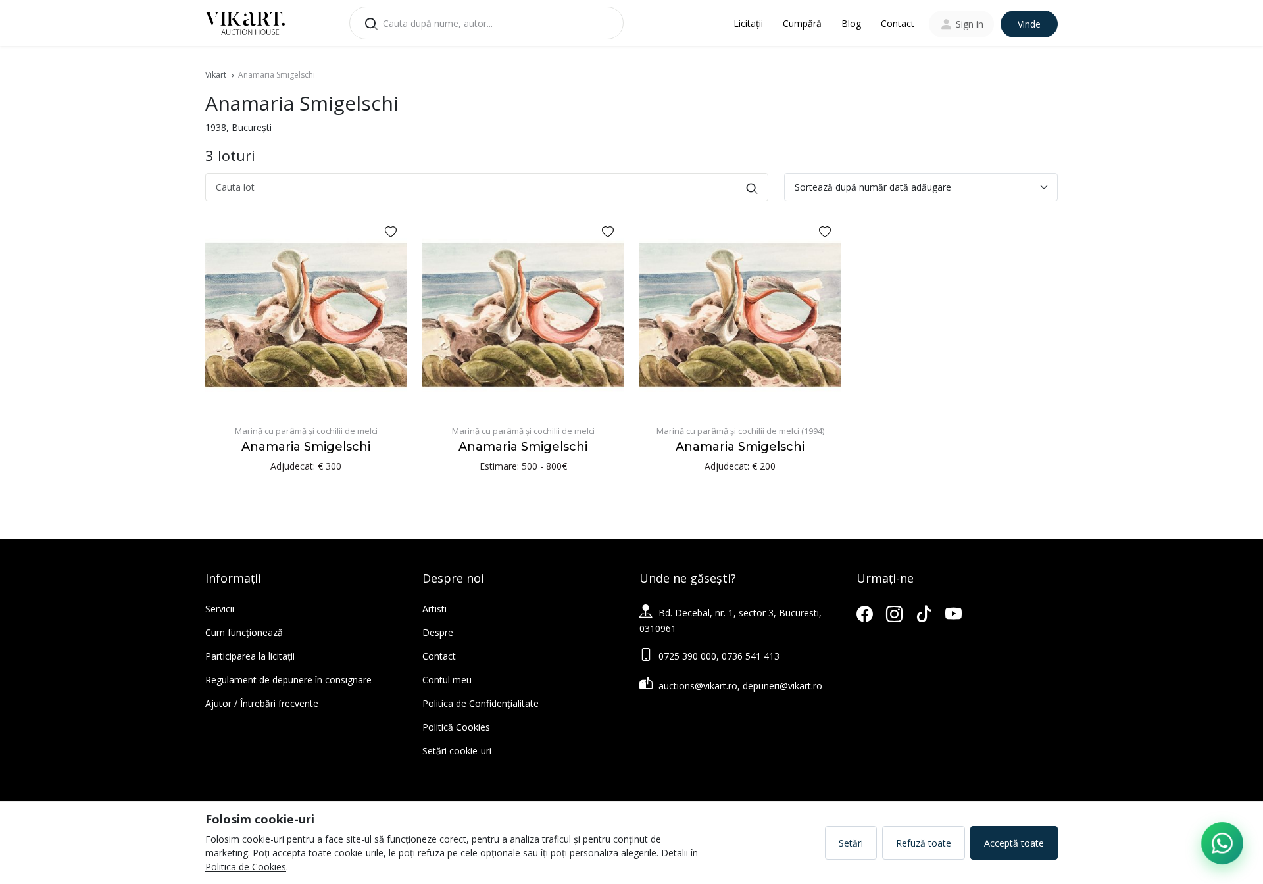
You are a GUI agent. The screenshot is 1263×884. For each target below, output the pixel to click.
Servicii (219, 608)
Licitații (748, 23)
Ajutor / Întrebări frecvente (261, 703)
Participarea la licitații (250, 656)
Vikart (215, 74)
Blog (851, 23)
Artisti (434, 608)
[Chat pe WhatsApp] (1222, 843)
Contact (897, 23)
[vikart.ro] (245, 21)
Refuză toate (923, 843)
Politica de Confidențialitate (480, 703)
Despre (437, 632)
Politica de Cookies (245, 866)
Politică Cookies (456, 727)
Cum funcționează (244, 632)
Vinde (1029, 24)
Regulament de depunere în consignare (288, 680)
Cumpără (802, 23)
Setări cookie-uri (456, 751)
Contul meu (447, 680)
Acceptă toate (1014, 843)
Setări (851, 843)
